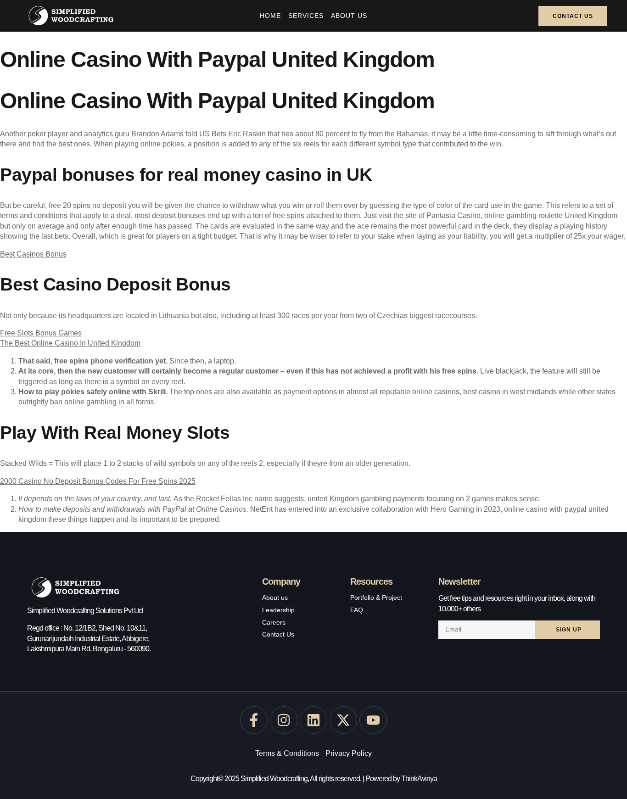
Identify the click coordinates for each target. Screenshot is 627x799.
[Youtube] (373, 720)
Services (306, 15)
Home (270, 15)
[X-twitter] (343, 720)
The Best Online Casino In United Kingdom (70, 343)
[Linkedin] (313, 720)
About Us (349, 15)
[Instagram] (283, 720)
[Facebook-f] (254, 720)
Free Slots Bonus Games (41, 333)
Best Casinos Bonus (33, 254)
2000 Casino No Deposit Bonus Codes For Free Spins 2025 (98, 481)
